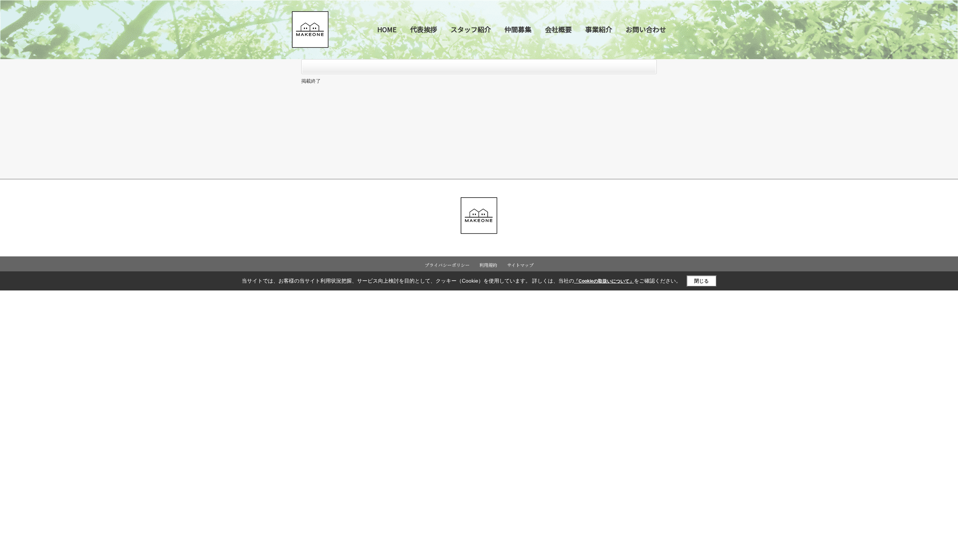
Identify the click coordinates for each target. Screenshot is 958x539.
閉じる (701, 281)
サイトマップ (520, 265)
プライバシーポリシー (447, 265)
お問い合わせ (646, 29)
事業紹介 (598, 29)
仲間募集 (517, 29)
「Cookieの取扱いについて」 (604, 281)
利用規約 (488, 265)
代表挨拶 (423, 29)
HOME (387, 29)
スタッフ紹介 (471, 29)
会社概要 (558, 29)
